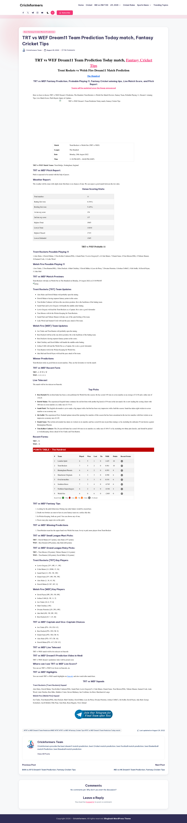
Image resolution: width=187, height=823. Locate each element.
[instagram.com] (37, 13)
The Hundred (93, 76)
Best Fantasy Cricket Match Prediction (39, 32)
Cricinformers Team (50, 742)
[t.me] (33, 13)
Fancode (70, 676)
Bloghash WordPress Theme (117, 818)
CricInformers (31, 5)
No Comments (69, 50)
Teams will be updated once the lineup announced (93, 88)
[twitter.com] (28, 13)
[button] (65, 12)
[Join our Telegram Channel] (93, 714)
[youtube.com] (42, 13)
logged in (90, 802)
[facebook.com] (23, 13)
